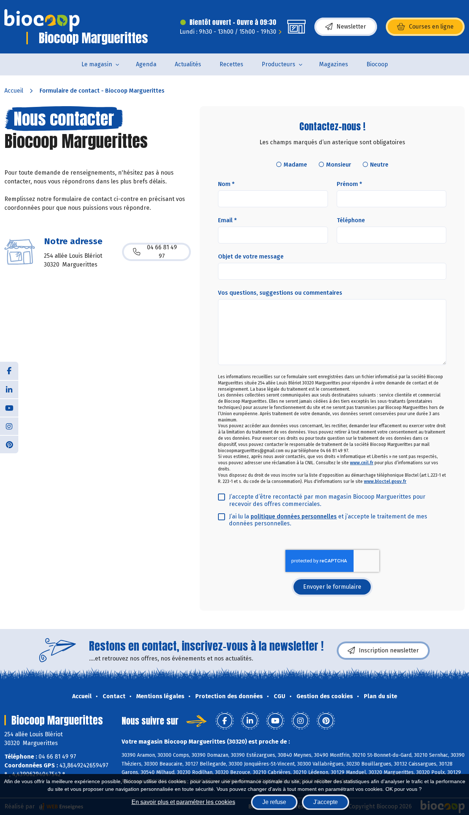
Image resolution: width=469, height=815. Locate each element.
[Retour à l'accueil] (42, 20)
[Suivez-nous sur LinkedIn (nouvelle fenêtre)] (9, 389)
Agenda (146, 64)
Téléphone (351, 220)
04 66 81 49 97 (162, 252)
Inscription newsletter (389, 650)
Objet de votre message (251, 256)
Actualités (188, 64)
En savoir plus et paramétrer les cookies (183, 802)
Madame (295, 164)
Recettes (231, 64)
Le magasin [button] (96, 64)
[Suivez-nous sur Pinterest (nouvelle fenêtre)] (9, 444)
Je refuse (274, 802)
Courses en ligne (431, 26)
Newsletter (351, 26)
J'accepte (325, 802)
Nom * (226, 184)
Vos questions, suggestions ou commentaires (280, 292)
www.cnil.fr (361, 462)
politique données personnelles (294, 516)
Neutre (379, 164)
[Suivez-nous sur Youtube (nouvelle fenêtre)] (9, 407)
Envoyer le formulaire (332, 586)
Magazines (333, 64)
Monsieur (338, 164)
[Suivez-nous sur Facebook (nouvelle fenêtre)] (9, 371)
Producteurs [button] (278, 64)
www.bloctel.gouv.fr (385, 481)
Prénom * (349, 184)
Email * (227, 220)
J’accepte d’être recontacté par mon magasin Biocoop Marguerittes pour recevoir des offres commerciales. (327, 500)
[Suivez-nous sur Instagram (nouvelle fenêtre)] (9, 426)
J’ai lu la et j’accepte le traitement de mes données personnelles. (328, 520)
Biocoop (377, 64)
